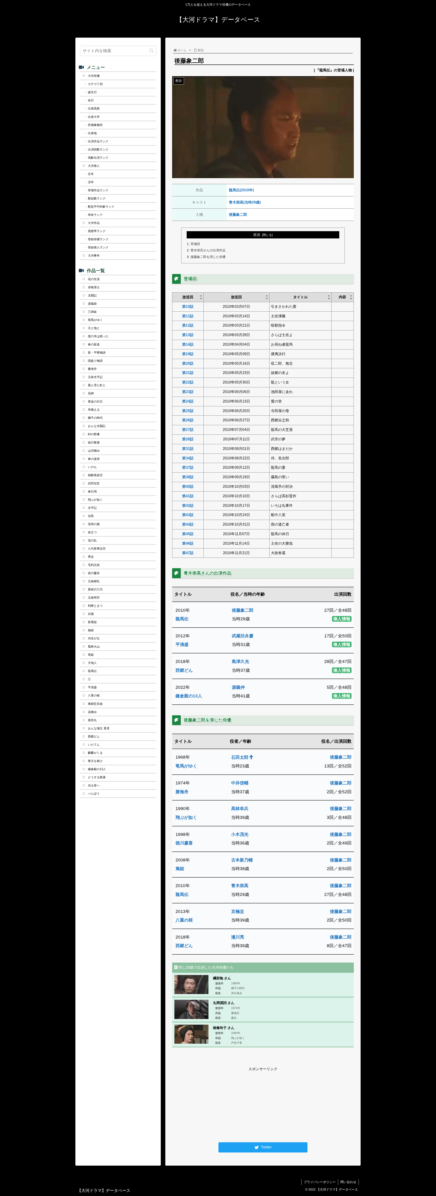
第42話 (187, 505)
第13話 (187, 335)
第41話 (187, 496)
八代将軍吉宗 (97, 548)
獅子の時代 (95, 418)
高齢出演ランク (98, 157)
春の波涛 (94, 459)
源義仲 (238, 687)
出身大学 (94, 117)
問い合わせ (348, 1182)
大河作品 (94, 223)
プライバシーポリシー (320, 1182)
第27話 (187, 430)
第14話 (187, 344)
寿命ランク (95, 214)
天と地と (94, 328)
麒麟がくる (95, 752)
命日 (91, 100)
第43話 (187, 515)
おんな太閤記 (97, 426)
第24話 (187, 401)
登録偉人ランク (98, 247)
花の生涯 (94, 279)
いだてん (94, 744)
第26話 (187, 420)
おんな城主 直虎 (98, 728)
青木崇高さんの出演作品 (208, 250)
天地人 (92, 663)
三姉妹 (92, 311)
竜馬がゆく (186, 766)
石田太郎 (240, 757)
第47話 (187, 553)
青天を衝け (95, 761)
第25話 (187, 411)
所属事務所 (95, 125)
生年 (91, 174)
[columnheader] (188, 297)
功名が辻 (94, 638)
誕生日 (92, 92)
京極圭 (237, 911)
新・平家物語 (97, 352)
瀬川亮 (237, 937)
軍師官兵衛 (95, 704)
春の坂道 (94, 344)
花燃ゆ (92, 712)
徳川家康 (94, 442)
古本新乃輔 (242, 860)
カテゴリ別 (95, 84)
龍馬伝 (182, 618)
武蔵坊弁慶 (242, 635)
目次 (256, 235)
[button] (151, 50)
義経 (91, 630)
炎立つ (92, 532)
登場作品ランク (98, 190)
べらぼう (94, 793)
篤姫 (180, 868)
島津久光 (240, 661)
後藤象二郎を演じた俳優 (208, 257)
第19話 (187, 354)
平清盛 (182, 644)
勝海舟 (182, 791)
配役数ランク (97, 198)
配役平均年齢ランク (101, 206)
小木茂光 (239, 834)
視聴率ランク (97, 231)
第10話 (187, 306)
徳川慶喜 (184, 843)
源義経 (92, 303)
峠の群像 (94, 434)
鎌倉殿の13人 (189, 696)
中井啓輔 (239, 783)
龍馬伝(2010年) (241, 190)
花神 (91, 393)
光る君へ (94, 785)
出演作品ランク (98, 141)
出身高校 (94, 108)
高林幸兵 (239, 808)
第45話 (187, 534)
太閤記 (92, 295)
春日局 (92, 491)
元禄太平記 (95, 377)
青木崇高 (239, 885)
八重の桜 (184, 920)
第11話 (187, 316)
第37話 (187, 467)
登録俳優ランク (98, 239)
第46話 (187, 543)
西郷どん (184, 670)
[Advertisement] (263, 1104)
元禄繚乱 (94, 581)
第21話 (187, 373)
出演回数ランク (98, 149)
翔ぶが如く (186, 817)
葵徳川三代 (95, 589)
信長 (91, 516)
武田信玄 (94, 483)
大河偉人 (94, 165)
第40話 (187, 486)
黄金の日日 (95, 401)
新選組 (92, 622)
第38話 (187, 477)
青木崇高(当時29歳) (245, 202)
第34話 (187, 458)
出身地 (92, 133)
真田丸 (92, 720)
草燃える (94, 409)
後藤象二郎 (238, 214)
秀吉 (91, 556)
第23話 (187, 392)
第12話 (187, 325)
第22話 (187, 382)
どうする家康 (97, 777)
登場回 (195, 244)
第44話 (187, 524)
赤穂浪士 (94, 287)
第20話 (187, 363)
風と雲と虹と (97, 385)
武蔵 (91, 614)
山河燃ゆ (94, 450)
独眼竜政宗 (95, 475)
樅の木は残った (98, 336)
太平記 (92, 507)
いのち (92, 467)
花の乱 (92, 540)
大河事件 (94, 255)
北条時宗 (94, 597)
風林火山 (94, 646)
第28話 (187, 439)
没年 (91, 182)
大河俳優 (94, 76)
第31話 (187, 449)
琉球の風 (94, 524)
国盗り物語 (95, 360)
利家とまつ (95, 605)
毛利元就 (94, 565)
